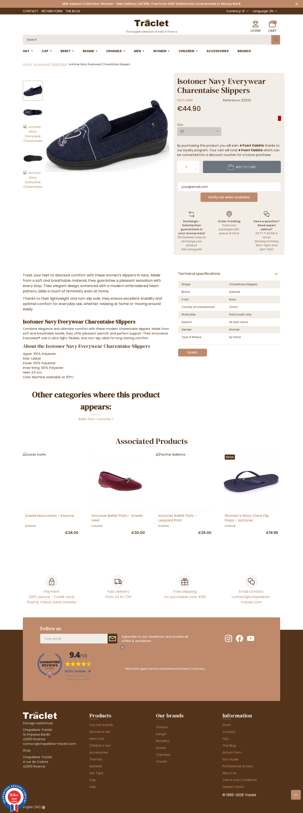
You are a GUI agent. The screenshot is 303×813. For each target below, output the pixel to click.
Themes (95, 759)
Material (95, 766)
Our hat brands (101, 725)
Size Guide (230, 759)
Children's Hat (100, 745)
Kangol (161, 734)
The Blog (73, 11)
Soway (161, 748)
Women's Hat (99, 732)
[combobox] (199, 131)
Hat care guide (191, 249)
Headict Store (233, 787)
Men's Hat (96, 738)
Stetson (162, 727)
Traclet (161, 761)
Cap (92, 780)
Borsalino (163, 741)
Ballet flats (87, 419)
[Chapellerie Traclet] (151, 22)
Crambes (163, 754)
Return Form (52, 11)
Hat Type (96, 773)
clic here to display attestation (227, 669)
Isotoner (185, 100)
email (267, 237)
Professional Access (237, 766)
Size (180, 124)
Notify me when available (229, 197)
